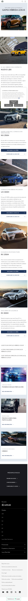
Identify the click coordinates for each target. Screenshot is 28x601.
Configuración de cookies (13, 102)
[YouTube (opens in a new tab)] (3, 592)
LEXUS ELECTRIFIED (6, 384)
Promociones (5, 416)
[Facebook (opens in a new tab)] (7, 592)
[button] (5, 1)
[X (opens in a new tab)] (15, 592)
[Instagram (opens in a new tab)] (11, 592)
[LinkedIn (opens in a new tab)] (19, 592)
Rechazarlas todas (8, 105)
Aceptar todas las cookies (18, 105)
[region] (14, 97)
